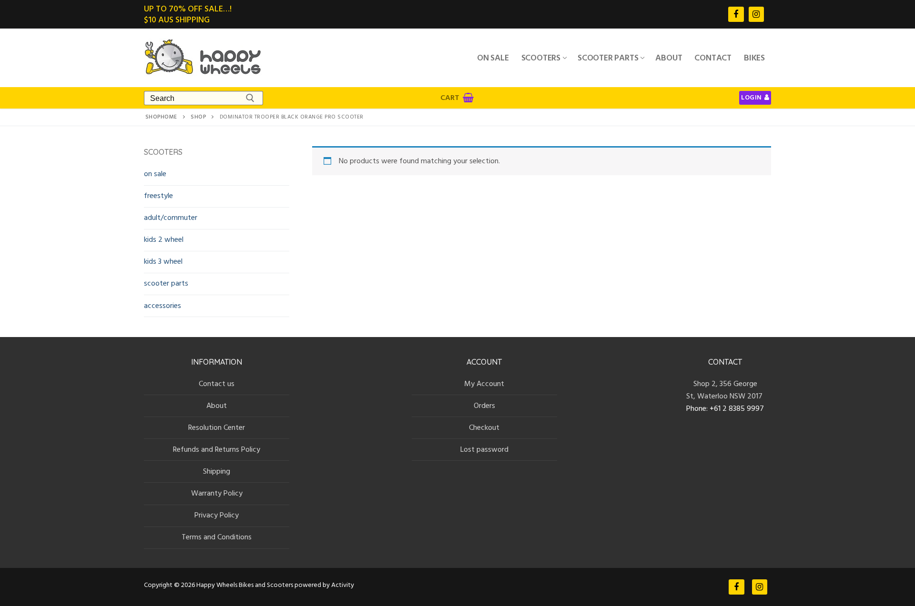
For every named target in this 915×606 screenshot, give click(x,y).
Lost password (484, 449)
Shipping (216, 471)
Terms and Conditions (217, 537)
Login (751, 97)
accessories (162, 305)
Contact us (216, 383)
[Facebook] (735, 14)
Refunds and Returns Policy (216, 449)
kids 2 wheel (163, 239)
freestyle (158, 195)
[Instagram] (756, 14)
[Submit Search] (250, 98)
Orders (484, 405)
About (216, 405)
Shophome (161, 117)
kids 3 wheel (163, 261)
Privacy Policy (216, 515)
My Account (484, 383)
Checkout (484, 427)
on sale (155, 174)
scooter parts (166, 283)
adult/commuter (170, 217)
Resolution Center (216, 427)
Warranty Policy (217, 493)
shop (198, 117)
